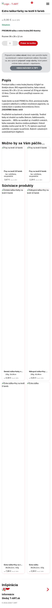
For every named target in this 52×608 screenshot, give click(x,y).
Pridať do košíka (28, 43)
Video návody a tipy (27, 68)
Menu (47, 3)
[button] (30, 4)
